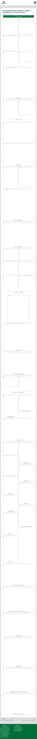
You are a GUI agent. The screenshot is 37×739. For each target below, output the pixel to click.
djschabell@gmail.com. (18, 730)
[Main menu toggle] (35, 3)
